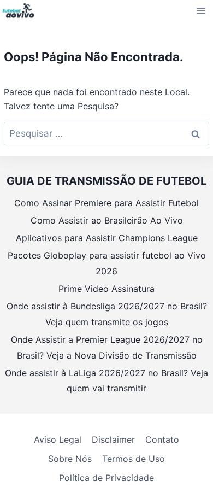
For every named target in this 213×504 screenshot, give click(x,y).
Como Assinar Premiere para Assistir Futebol (106, 202)
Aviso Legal (57, 439)
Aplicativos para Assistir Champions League (107, 237)
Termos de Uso (133, 458)
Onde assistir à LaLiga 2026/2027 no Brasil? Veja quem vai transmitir (106, 380)
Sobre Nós (70, 458)
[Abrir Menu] (201, 10)
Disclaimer (113, 439)
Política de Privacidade (106, 477)
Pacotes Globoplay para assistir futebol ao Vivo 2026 (107, 263)
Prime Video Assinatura (106, 288)
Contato (162, 439)
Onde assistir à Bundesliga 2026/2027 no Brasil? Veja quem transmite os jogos (107, 314)
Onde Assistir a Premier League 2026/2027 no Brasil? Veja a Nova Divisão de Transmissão (107, 347)
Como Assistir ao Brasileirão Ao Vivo (107, 220)
